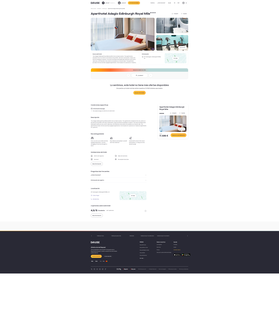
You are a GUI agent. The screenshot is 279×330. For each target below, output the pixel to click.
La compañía (159, 244)
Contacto (175, 244)
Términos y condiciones (183, 269)
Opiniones (159, 247)
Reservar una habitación (178, 135)
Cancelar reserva (177, 249)
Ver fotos (183, 47)
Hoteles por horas (100, 235)
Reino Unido (93, 8)
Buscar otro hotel (139, 93)
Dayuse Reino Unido (144, 247)
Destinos (153, 2)
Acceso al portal (107, 256)
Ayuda (169, 2)
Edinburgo (104, 8)
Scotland (99, 8)
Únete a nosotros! (96, 256)
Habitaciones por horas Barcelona (147, 235)
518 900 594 (96, 199)
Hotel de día (131, 235)
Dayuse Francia (143, 244)
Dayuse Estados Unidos (144, 250)
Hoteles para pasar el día (116, 235)
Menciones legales (162, 269)
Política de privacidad (172, 269)
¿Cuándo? (140, 75)
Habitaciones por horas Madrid (163, 235)
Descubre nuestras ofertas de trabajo (164, 252)
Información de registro (97, 180)
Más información (96, 164)
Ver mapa (175, 58)
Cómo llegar (96, 195)
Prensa (158, 249)
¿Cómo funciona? (161, 2)
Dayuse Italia (142, 252)
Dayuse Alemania (143, 255)
